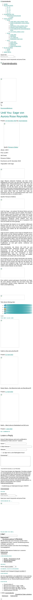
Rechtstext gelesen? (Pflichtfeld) (12, 539)
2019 (8, 20)
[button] (5, 305)
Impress (13, 36)
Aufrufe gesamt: (8, 590)
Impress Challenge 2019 (19, 26)
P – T (8, 11)
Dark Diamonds (15, 46)
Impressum (5, 596)
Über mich (7, 52)
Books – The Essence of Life (12, 558)
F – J (8, 8)
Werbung (9, 108)
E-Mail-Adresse (5, 446)
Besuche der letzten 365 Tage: (12, 588)
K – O (8, 10)
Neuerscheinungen (14, 15)
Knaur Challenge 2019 (18, 27)
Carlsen (13, 34)
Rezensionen (8, 5)
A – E (8, 7)
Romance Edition (16, 39)
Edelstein (13, 43)
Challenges (8, 18)
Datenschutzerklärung (7, 483)
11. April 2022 (9, 391)
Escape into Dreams (9, 560)
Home (6, 4)
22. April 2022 (9, 354)
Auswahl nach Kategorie (8, 571)
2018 (11, 17)
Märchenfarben (8, 561)
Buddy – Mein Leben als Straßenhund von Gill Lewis (15, 425)
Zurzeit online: (8, 584)
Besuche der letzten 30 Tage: (12, 587)
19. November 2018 (10, 120)
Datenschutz (5, 537)
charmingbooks (23, 120)
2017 (8, 40)
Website (3, 449)
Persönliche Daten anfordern (23, 594)
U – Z (8, 12)
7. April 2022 (8, 429)
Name (3, 443)
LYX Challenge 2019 (17, 31)
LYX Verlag (14, 37)
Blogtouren (8, 47)
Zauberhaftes (9, 14)
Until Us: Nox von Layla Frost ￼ (9, 351)
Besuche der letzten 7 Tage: (12, 586)
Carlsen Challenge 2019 (19, 21)
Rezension (4, 108)
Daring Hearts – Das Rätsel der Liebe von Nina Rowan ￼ (16, 388)
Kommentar (4, 455)
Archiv (2, 566)
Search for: (4, 54)
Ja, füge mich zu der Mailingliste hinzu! (13, 452)
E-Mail (3, 534)
